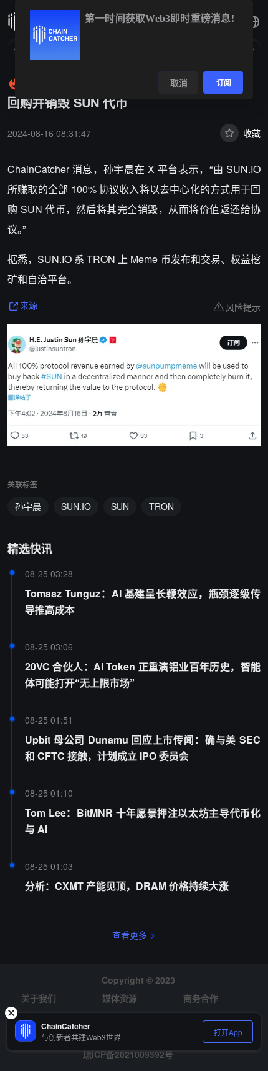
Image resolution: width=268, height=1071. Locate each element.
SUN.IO (76, 506)
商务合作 (200, 998)
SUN (120, 506)
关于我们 (38, 998)
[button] (253, 22)
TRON (161, 506)
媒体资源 (119, 998)
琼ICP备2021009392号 (128, 1054)
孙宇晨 (28, 506)
